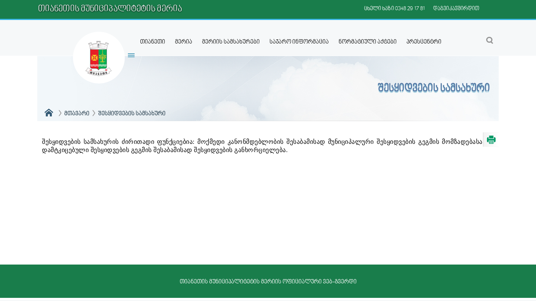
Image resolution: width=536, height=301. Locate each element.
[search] (484, 40)
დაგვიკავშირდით (456, 9)
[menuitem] (152, 42)
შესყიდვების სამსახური (132, 114)
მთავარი (76, 114)
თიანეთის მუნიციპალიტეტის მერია (110, 9)
